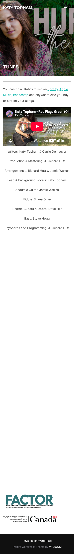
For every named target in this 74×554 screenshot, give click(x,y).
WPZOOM (55, 546)
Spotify (53, 89)
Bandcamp (20, 95)
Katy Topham (17, 7)
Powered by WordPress (37, 540)
